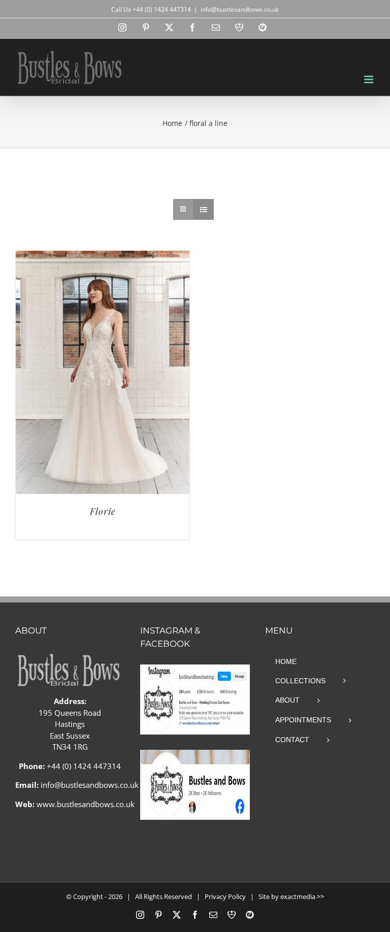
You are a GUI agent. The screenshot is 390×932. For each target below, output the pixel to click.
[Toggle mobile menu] (369, 79)
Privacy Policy (225, 896)
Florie (103, 511)
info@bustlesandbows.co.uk (240, 9)
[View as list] (203, 209)
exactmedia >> (302, 896)
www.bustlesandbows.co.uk (86, 804)
